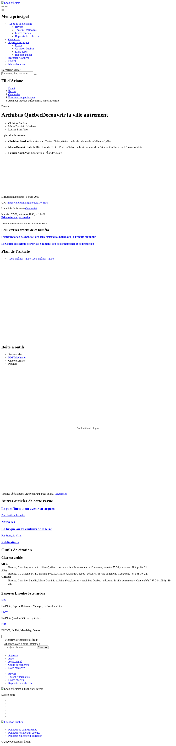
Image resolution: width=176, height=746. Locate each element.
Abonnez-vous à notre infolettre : (22, 643)
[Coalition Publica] (12, 721)
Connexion (14, 39)
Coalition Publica (24, 48)
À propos (24, 42)
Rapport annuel (23, 54)
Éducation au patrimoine (21, 97)
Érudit (18, 45)
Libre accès (21, 51)
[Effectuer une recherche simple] (2, 6)
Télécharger (60, 493)
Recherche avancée (18, 57)
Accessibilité (15, 661)
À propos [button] (13, 42)
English (12, 60)
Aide (11, 658)
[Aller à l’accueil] (10, 2)
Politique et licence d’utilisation (25, 735)
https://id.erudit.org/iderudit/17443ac (28, 202)
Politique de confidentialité (22, 729)
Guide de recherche (18, 664)
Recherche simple (11, 69)
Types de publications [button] (20, 23)
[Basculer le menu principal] (2, 10)
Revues (19, 26)
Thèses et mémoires (25, 29)
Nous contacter (16, 667)
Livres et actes (23, 33)
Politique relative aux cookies (24, 732)
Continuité (14, 94)
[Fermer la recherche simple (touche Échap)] (6, 6)
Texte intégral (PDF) (19, 258)
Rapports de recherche (27, 36)
